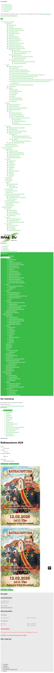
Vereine (8, 182)
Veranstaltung (9, 204)
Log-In (5, 671)
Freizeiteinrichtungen (11, 190)
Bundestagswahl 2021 (14, 104)
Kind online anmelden (14, 230)
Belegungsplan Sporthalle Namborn (23, 56)
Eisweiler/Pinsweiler (16, 91)
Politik (7, 64)
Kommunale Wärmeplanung (16, 46)
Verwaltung (9, 23)
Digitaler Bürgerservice (14, 45)
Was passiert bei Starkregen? (21, 136)
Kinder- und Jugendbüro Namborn (15, 194)
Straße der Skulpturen (14, 213)
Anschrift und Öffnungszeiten (16, 30)
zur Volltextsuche (7, 6)
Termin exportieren (14, 464)
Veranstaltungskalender (14, 40)
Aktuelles (10, 26)
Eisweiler (10, 162)
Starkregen (14, 134)
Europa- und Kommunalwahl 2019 (20, 117)
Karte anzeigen (5, 464)
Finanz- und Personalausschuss (19, 69)
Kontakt (5, 248)
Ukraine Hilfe (9, 192)
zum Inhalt (6, 11)
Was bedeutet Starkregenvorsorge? (23, 137)
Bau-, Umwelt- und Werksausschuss (20, 71)
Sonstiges (8, 126)
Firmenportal (9, 189)
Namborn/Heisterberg (17, 99)
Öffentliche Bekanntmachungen (22, 124)
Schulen (8, 217)
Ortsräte (10, 88)
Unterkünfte (9, 180)
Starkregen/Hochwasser (14, 132)
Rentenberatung (12, 199)
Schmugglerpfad (12, 212)
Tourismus (8, 208)
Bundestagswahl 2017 (17, 114)
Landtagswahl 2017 (16, 112)
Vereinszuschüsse (13, 184)
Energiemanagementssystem (16, 142)
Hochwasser (14, 139)
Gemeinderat (14, 68)
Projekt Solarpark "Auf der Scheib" (17, 131)
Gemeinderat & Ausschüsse (15, 66)
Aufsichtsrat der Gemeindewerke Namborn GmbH (24, 76)
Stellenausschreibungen (12, 146)
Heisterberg (11, 167)
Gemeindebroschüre (13, 156)
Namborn (11, 172)
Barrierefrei (6, 249)
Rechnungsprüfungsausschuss (19, 73)
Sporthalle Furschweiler (17, 60)
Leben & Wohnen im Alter (12, 195)
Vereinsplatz (11, 185)
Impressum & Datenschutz (10, 251)
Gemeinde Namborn (6, 598)
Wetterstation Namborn (14, 157)
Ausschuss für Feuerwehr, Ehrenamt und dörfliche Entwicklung (28, 74)
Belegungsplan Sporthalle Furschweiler (24, 61)
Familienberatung (10, 200)
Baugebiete (9, 179)
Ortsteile (8, 159)
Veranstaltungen (10, 205)
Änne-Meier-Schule (13, 220)
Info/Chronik (9, 149)
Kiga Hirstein (11, 227)
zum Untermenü (7, 9)
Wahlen (8, 103)
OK (1, 18)
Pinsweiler (11, 174)
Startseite (5, 246)
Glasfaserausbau (12, 129)
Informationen (17, 119)
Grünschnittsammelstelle (12, 202)
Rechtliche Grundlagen (20, 121)
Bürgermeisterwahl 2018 (17, 116)
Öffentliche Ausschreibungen (16, 43)
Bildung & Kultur (7, 207)
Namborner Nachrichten (15, 28)
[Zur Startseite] (10, 242)
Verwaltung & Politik (8, 21)
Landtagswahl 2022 (13, 106)
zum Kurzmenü (7, 4)
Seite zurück (4, 590)
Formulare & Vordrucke (20, 53)
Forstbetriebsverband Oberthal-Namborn (22, 78)
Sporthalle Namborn (16, 55)
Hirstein (13, 96)
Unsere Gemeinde (13, 151)
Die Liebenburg (12, 210)
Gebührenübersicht (13, 41)
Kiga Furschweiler (13, 225)
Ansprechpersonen (13, 31)
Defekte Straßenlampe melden (16, 127)
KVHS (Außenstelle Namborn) (16, 222)
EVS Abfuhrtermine (13, 36)
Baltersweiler (14, 89)
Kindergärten (9, 223)
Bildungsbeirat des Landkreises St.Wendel (22, 84)
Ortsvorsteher (12, 86)
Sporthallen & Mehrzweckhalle (16, 48)
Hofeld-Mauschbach (16, 98)
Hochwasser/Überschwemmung (22, 141)
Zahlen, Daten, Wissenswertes (16, 154)
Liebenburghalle (15, 50)
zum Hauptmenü (7, 7)
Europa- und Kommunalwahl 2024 (17, 108)
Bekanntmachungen (11, 144)
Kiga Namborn (12, 228)
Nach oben (10, 590)
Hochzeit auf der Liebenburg (16, 152)
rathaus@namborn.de (6, 607)
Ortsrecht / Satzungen (14, 38)
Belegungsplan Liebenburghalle (22, 51)
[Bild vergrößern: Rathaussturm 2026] (20, 525)
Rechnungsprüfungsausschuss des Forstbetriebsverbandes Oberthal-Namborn (32, 79)
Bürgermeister (12, 25)
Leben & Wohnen (7, 147)
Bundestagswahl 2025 (14, 109)
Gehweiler (14, 94)
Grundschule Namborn (14, 218)
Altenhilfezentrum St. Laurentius (17, 197)
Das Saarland (11, 215)
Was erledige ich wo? (14, 33)
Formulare (11, 35)
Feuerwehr (9, 177)
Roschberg (14, 101)
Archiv (10, 111)
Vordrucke (16, 122)
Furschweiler (14, 93)
